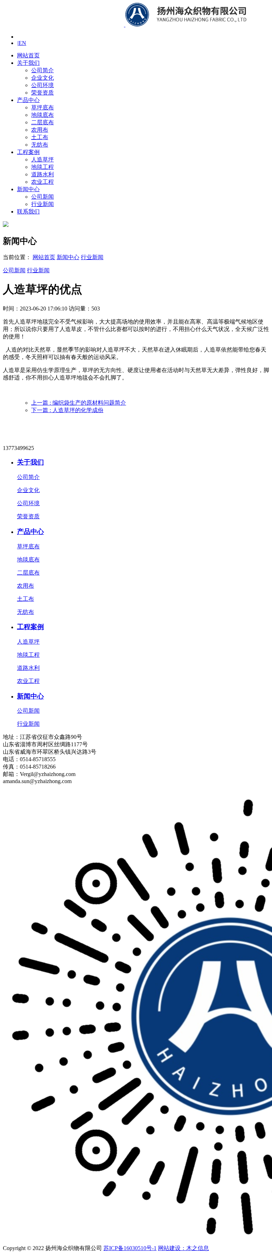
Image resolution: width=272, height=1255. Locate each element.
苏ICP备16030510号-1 (130, 1248)
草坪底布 (42, 107)
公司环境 (42, 85)
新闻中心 (28, 189)
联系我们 (28, 212)
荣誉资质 (42, 93)
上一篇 (78, 403)
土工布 (39, 137)
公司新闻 (42, 197)
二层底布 (42, 122)
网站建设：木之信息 (183, 1248)
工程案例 (28, 152)
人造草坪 (42, 159)
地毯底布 (42, 115)
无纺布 (39, 145)
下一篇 (67, 410)
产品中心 (28, 100)
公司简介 (42, 70)
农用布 (39, 130)
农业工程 (42, 182)
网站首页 (28, 55)
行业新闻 (42, 204)
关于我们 (28, 63)
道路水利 (42, 174)
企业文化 (42, 78)
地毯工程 (42, 167)
